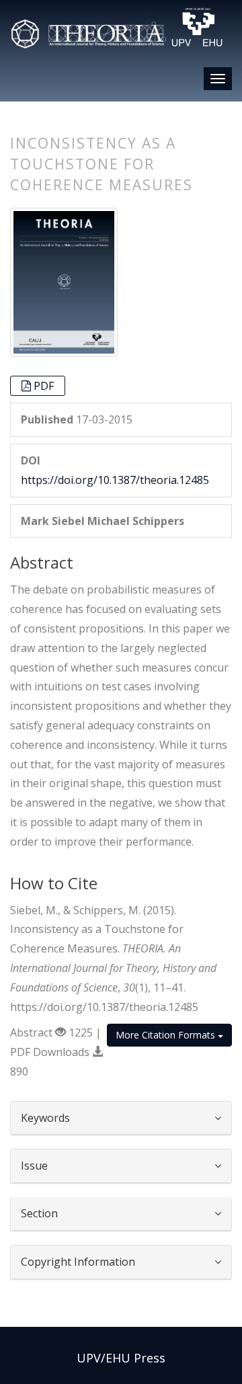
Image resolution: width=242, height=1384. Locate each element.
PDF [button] (44, 385)
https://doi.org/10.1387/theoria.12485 (115, 480)
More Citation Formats (167, 1034)
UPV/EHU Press (121, 1358)
